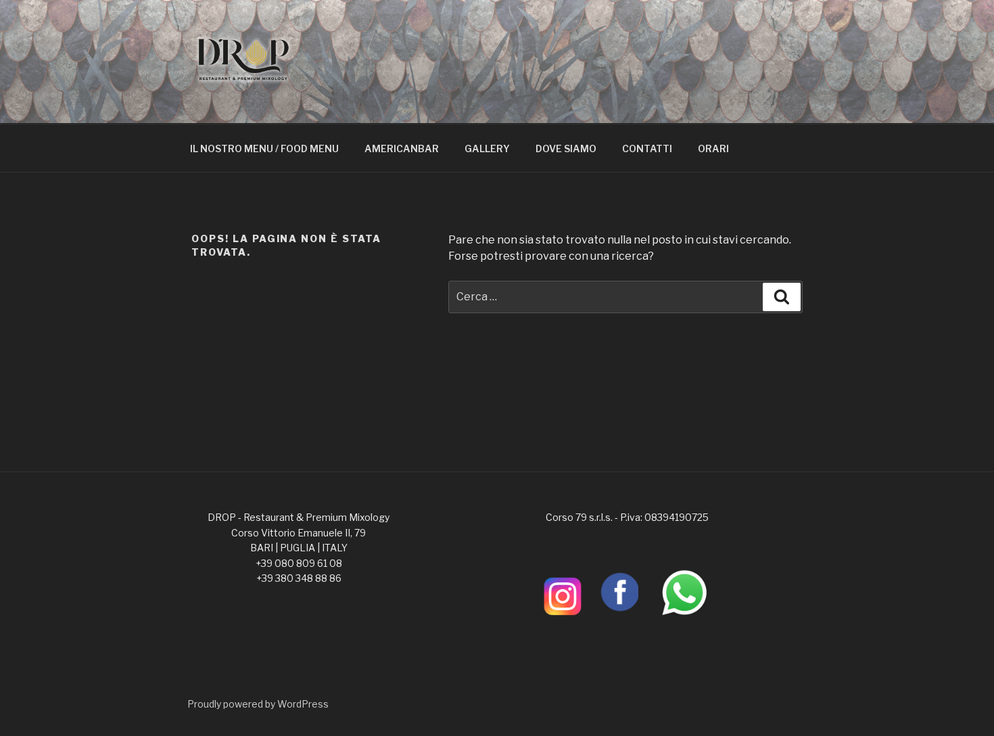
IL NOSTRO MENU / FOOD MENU (264, 148)
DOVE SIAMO (566, 148)
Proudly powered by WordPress (258, 704)
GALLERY (487, 148)
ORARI (713, 148)
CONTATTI (647, 148)
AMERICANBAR (401, 148)
